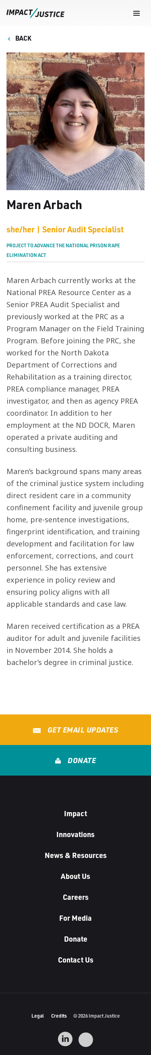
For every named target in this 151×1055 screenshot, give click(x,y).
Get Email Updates (82, 730)
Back (22, 38)
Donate (81, 760)
